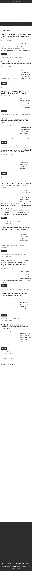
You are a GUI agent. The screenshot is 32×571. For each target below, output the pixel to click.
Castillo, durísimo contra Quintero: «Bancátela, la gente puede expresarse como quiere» (14, 326)
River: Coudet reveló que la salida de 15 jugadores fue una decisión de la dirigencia (16, 63)
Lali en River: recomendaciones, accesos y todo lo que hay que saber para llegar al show (16, 120)
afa (8, 318)
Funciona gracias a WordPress (10, 566)
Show (3, 145)
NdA (11, 40)
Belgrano (11, 177)
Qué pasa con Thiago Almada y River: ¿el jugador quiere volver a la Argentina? (15, 92)
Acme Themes (16, 568)
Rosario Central (20, 221)
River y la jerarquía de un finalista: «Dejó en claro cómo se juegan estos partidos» (16, 184)
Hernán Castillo (15, 352)
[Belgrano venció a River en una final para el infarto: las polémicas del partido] (10, 157)
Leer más (3, 54)
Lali (7, 145)
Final (19, 254)
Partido (18, 177)
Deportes (4, 57)
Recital (10, 145)
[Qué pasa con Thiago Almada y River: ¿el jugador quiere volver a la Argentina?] (10, 98)
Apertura (11, 254)
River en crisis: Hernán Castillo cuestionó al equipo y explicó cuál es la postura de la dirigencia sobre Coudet (16, 36)
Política (3, 318)
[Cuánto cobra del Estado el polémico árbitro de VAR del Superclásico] (10, 300)
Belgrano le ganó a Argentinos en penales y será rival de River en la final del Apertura (16, 228)
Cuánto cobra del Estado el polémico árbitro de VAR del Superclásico (14, 294)
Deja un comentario (18, 57)
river (10, 57)
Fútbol (14, 114)
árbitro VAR (12, 318)
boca (16, 318)
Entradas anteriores (8, 358)
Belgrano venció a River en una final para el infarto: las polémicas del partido (16, 151)
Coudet (10, 114)
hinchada (21, 352)
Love (13, 221)
